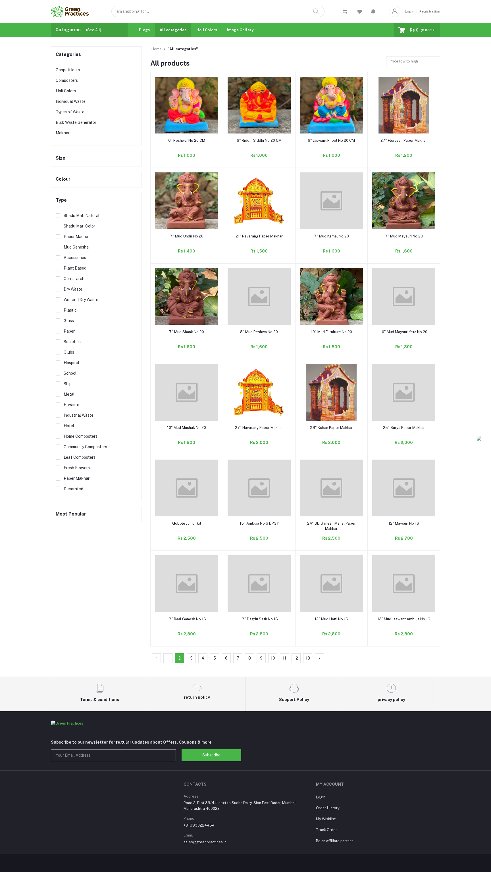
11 (284, 658)
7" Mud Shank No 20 (186, 332)
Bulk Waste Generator (76, 122)
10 (273, 658)
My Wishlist (326, 819)
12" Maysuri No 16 (403, 523)
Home (156, 49)
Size (60, 158)
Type (61, 200)
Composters (67, 80)
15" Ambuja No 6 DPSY (259, 523)
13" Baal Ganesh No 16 (186, 619)
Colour (63, 179)
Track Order (326, 830)
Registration (429, 11)
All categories (173, 30)
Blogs (144, 30)
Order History (328, 808)
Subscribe (211, 755)
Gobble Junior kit (186, 523)
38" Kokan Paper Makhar (331, 427)
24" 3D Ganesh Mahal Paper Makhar (331, 526)
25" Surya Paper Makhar (404, 427)
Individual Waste (71, 101)
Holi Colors (206, 30)
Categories (68, 54)
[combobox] (413, 62)
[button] (373, 11)
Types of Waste (70, 112)
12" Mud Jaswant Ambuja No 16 (403, 619)
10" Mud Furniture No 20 (331, 332)
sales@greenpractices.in (205, 842)
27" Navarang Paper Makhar (259, 427)
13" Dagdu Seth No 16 (259, 619)
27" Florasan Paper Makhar (403, 140)
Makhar (63, 133)
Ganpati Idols (68, 70)
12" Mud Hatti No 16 (331, 619)
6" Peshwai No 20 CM (186, 140)
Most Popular (71, 514)
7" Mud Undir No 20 (186, 236)
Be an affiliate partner (334, 841)
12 (296, 658)
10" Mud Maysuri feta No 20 (403, 332)
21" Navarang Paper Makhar (259, 236)
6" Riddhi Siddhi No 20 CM (259, 140)
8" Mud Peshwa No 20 (259, 332)
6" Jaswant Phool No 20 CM (331, 140)
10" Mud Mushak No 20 (186, 427)
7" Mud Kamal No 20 (331, 236)
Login (409, 11)
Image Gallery (240, 30)
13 (308, 658)
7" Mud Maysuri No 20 (404, 236)
